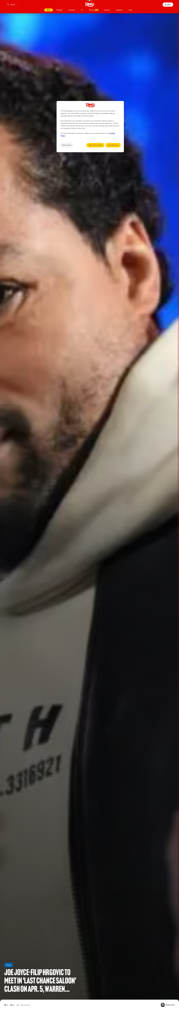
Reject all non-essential (95, 145)
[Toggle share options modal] (17, 1005)
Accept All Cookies (113, 145)
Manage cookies (66, 145)
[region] (90, 126)
